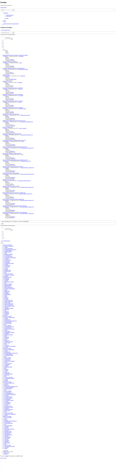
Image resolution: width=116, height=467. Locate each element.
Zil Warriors (23, 75)
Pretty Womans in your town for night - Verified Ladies (13, 199)
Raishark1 (6, 134)
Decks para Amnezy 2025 (8, 127)
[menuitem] (9, 15)
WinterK (5, 89)
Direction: (21, 221)
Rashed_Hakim (7, 75)
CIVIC (6, 82)
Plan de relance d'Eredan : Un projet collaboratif (12, 153)
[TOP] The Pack (6, 74)
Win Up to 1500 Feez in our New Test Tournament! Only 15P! (15, 146)
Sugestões (21, 56)
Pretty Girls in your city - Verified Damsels (11, 173)
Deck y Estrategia (23, 128)
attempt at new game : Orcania (8, 179)
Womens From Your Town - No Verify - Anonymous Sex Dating (15, 55)
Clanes (20, 102)
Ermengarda (6, 141)
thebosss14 (6, 115)
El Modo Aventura (22, 108)
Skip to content (3, 7)
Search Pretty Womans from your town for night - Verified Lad (15, 205)
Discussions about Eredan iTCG (27, 121)
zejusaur (5, 128)
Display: (3, 221)
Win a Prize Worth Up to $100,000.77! (10, 61)
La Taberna (21, 95)
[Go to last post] (14, 59)
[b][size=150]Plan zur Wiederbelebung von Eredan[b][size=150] (15, 159)
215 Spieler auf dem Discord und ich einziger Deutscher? (14, 68)
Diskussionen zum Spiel (23, 69)
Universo (20, 89)
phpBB (6, 456)
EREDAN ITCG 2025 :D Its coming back (11, 114)
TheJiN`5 (6, 56)
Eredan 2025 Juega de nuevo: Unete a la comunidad (13, 87)
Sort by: (11, 221)
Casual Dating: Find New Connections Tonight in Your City (14, 140)
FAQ (22, 154)
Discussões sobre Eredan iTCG (27, 134)
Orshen (5, 180)
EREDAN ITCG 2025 (7, 81)
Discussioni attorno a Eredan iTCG (27, 167)
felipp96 (5, 193)
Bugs (21, 62)
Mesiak (5, 69)
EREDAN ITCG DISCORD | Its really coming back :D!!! (14, 120)
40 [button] (3, 46)
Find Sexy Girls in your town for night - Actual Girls (13, 166)
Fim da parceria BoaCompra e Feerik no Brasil (12, 133)
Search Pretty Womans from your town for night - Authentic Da (15, 212)
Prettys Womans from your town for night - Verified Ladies (14, 192)
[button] (3, 36)
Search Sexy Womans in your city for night (11, 186)
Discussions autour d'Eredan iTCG (25, 193)
